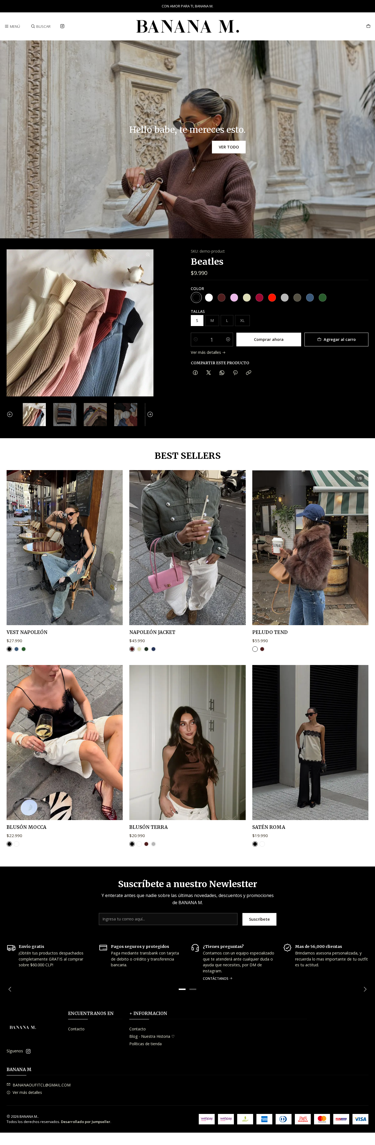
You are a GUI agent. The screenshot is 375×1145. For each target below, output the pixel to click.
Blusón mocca (26, 827)
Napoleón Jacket (152, 632)
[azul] (309, 297)
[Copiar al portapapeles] (248, 373)
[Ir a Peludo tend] (310, 547)
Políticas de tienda (145, 1043)
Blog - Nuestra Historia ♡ (152, 1036)
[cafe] (221, 297)
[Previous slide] (11, 414)
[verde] (146, 649)
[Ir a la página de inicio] (187, 26)
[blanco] (208, 297)
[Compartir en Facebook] (195, 373)
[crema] (246, 297)
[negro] (196, 297)
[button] (182, 989)
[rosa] (234, 297)
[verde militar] (322, 297)
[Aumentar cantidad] (228, 339)
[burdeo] (259, 297)
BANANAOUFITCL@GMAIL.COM (42, 1085)
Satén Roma (268, 827)
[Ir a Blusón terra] (187, 742)
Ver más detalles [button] (27, 1092)
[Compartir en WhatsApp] (221, 373)
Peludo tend (270, 632)
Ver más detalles (206, 352)
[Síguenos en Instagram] (62, 26)
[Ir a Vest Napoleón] (65, 547)
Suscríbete (259, 919)
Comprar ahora (269, 339)
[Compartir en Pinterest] (235, 373)
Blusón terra (148, 827)
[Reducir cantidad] (195, 339)
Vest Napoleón (27, 632)
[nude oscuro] (297, 297)
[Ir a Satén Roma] (310, 742)
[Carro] (368, 26)
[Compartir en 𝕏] (208, 373)
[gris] (284, 297)
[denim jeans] (153, 649)
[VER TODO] (187, 139)
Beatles (207, 261)
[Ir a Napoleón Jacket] (187, 547)
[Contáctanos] (234, 961)
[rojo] (272, 297)
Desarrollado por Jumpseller (85, 1121)
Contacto (76, 1028)
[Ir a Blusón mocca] (65, 742)
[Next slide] (149, 414)
